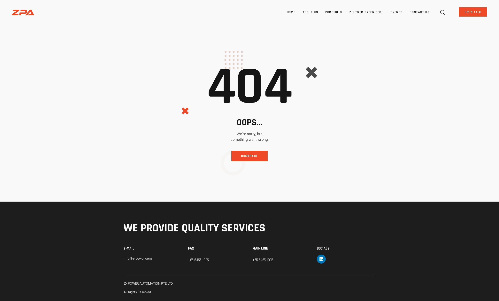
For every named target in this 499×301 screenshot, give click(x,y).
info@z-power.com (138, 258)
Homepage (249, 156)
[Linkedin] (321, 259)
